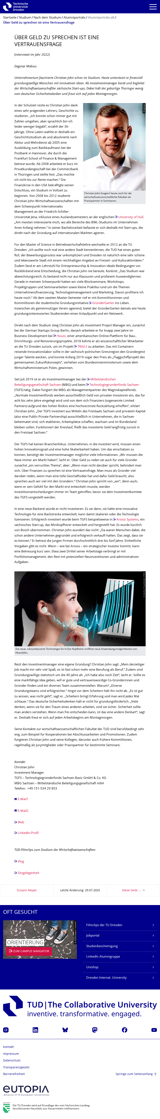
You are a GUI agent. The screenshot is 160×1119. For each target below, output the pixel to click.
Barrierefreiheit (14, 1074)
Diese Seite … (131, 890)
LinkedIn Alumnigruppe (103, 956)
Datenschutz (12, 1060)
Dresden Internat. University (106, 977)
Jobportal (92, 935)
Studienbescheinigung (102, 946)
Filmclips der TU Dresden (104, 925)
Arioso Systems (127, 519)
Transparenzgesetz (16, 1067)
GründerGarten (103, 303)
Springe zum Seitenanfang (134, 1074)
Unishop (92, 967)
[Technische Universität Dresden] (15, 6)
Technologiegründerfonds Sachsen (114, 385)
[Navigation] (153, 7)
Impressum (11, 1054)
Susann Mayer (27, 890)
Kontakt (8, 1047)
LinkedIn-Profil (28, 833)
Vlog (21, 861)
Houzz (61, 336)
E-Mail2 (23, 811)
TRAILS (82, 346)
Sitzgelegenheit (28, 873)
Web (21, 822)
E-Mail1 (23, 799)
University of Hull (130, 217)
